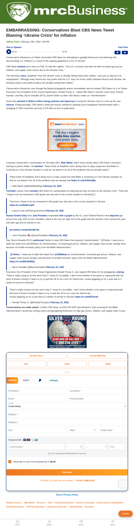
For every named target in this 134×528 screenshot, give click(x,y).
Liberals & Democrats (57, 507)
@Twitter (15, 254)
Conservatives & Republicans (109, 503)
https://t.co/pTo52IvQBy (83, 180)
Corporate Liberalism (64, 503)
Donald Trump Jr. (14, 503)
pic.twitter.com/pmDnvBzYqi (24, 230)
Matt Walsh (67, 162)
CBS (50, 503)
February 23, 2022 (52, 186)
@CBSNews (61, 254)
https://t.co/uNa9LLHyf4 (22, 205)
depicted (114, 215)
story (23, 76)
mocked (34, 191)
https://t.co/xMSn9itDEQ (22, 261)
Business (41, 503)
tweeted (21, 66)
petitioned (39, 240)
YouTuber (11, 191)
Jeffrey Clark (12, 42)
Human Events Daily (16, 215)
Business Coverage (85, 503)
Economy (89, 507)
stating (120, 272)
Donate (125, 513)
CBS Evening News (15, 507)
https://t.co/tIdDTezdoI (86, 297)
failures (10, 105)
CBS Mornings (76, 507)
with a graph (65, 215)
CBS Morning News (35, 507)
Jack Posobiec (40, 215)
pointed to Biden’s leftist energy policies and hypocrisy (46, 101)
